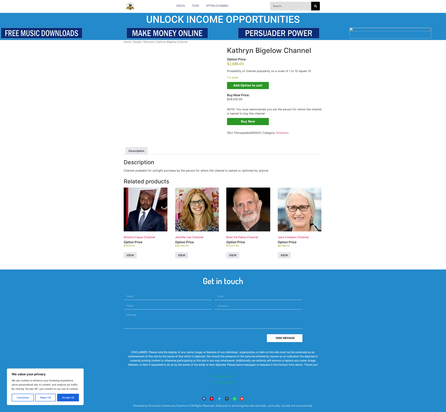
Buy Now (248, 121)
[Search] (315, 6)
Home (127, 41)
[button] (204, 399)
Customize (23, 397)
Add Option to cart (248, 85)
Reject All (45, 397)
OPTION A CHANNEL (217, 5)
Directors (149, 41)
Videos (180, 5)
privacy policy (223, 376)
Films (195, 5)
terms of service (223, 382)
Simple (137, 41)
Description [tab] (136, 151)
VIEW (130, 255)
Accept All (68, 397)
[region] (45, 387)
